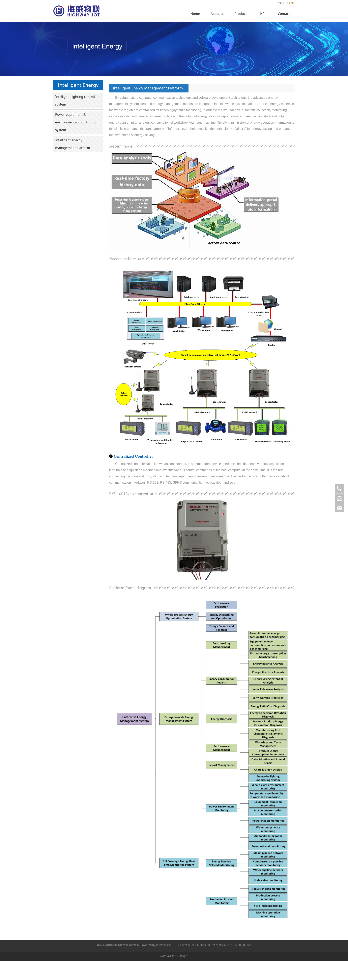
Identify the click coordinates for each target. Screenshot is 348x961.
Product (240, 13)
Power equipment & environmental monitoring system (75, 122)
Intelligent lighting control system (75, 100)
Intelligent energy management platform (72, 144)
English (290, 3)
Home (195, 13)
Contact (284, 13)
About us (217, 13)
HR (262, 13)
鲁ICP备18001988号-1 (174, 956)
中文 (279, 3)
